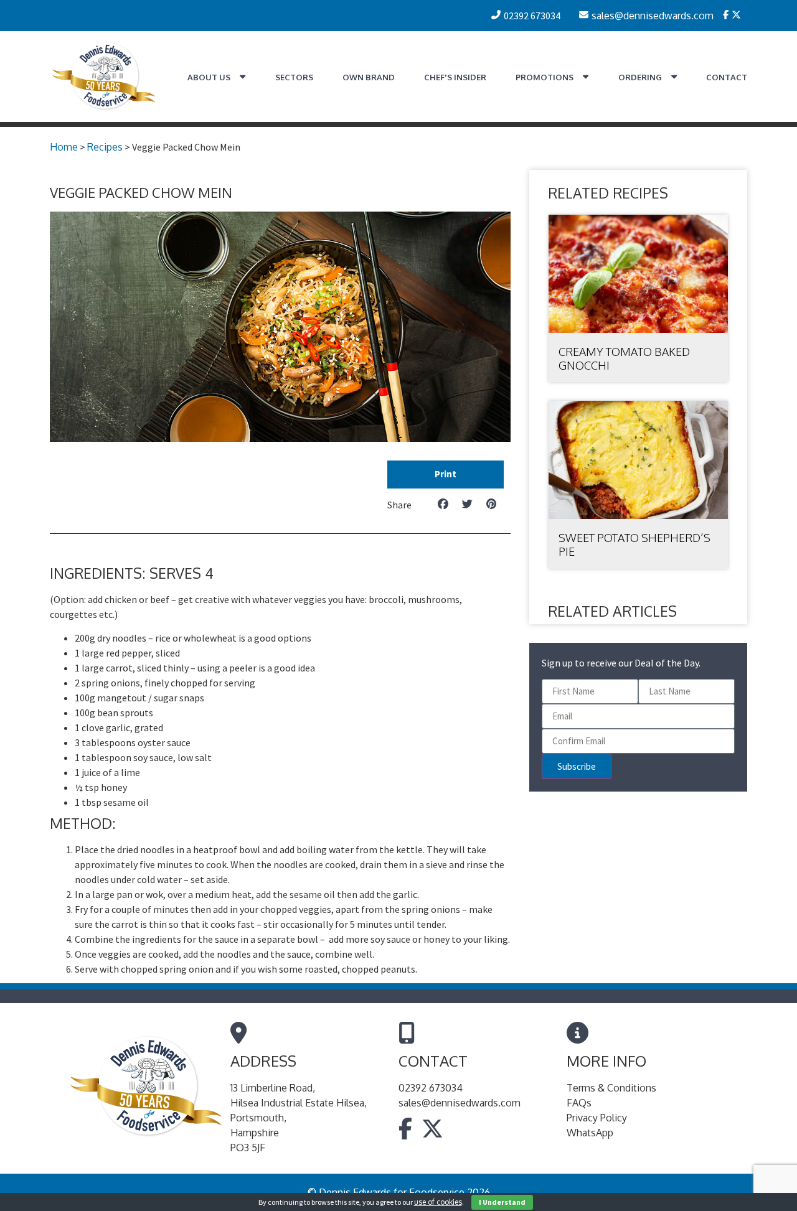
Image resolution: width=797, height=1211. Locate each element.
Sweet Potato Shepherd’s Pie (634, 544)
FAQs (579, 1102)
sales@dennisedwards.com (459, 1102)
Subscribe (576, 766)
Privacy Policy (597, 1117)
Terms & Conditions (611, 1088)
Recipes (105, 147)
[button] (445, 475)
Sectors (294, 77)
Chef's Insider (455, 77)
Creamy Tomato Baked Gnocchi (624, 358)
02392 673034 (430, 1088)
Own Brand (368, 77)
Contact (726, 77)
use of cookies (438, 1202)
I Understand (502, 1202)
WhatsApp (590, 1132)
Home (64, 147)
